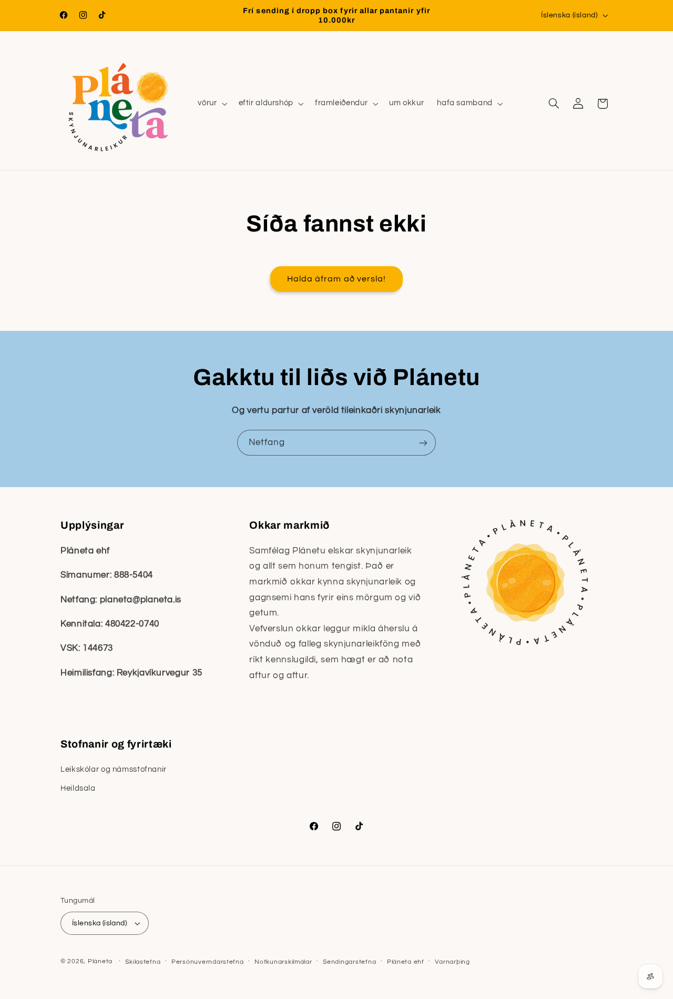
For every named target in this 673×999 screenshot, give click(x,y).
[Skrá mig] (423, 443)
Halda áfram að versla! (336, 279)
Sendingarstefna (349, 962)
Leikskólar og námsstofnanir (113, 769)
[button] (211, 103)
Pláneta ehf (405, 962)
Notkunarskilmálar (283, 962)
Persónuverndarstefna (207, 962)
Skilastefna (142, 962)
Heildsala (78, 789)
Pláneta (100, 961)
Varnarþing (452, 962)
